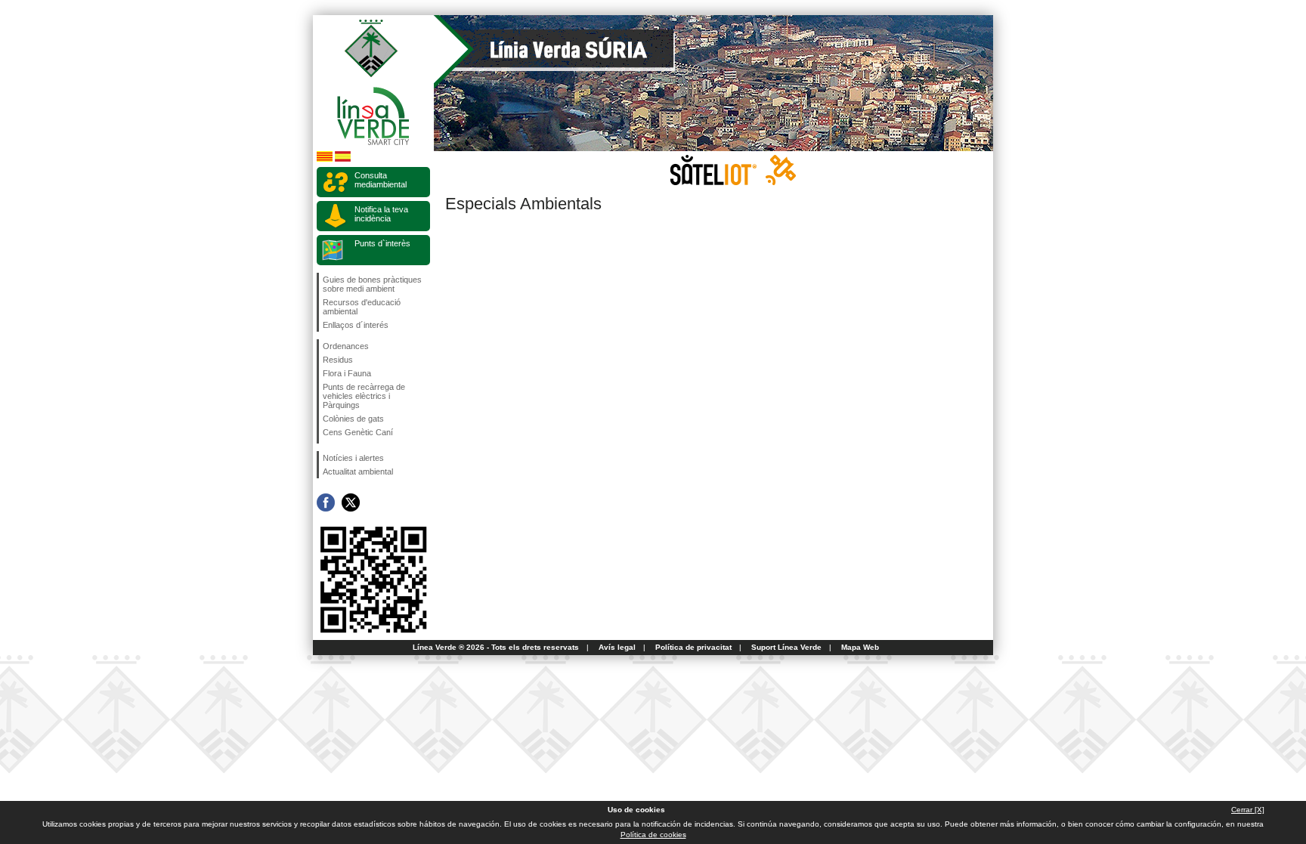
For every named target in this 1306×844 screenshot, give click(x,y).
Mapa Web (860, 647)
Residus (338, 359)
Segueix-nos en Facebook (326, 502)
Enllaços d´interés (355, 324)
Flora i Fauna (347, 373)
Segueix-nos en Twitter (351, 502)
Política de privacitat (693, 647)
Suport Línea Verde (786, 647)
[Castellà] (343, 159)
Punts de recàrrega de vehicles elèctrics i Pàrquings (364, 396)
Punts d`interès (382, 243)
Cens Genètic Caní (358, 432)
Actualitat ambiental (358, 471)
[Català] (325, 159)
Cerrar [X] (1247, 809)
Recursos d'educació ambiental (362, 307)
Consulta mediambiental (380, 180)
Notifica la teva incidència (381, 214)
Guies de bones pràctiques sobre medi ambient (372, 284)
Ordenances (346, 346)
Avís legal (617, 647)
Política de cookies (653, 834)
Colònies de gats (353, 418)
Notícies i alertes (353, 457)
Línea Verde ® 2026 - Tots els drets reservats (496, 647)
